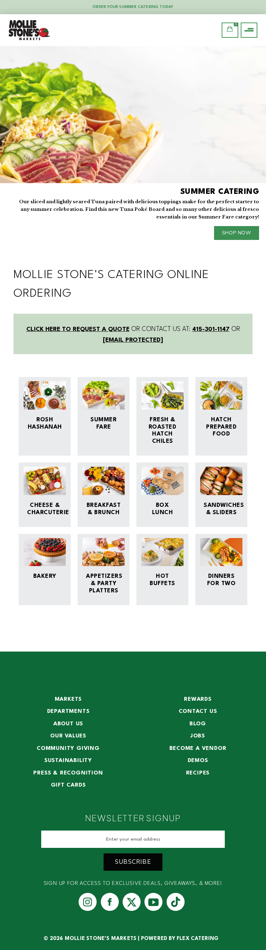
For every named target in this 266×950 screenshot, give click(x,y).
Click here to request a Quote (78, 329)
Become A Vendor (198, 748)
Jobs (197, 736)
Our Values (68, 736)
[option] (133, 146)
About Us (68, 724)
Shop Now (236, 233)
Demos (198, 760)
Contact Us (198, 711)
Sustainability (68, 760)
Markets (68, 699)
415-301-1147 (211, 329)
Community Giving (68, 748)
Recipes (198, 773)
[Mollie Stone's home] (29, 30)
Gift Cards (68, 785)
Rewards (198, 699)
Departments (68, 711)
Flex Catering (198, 938)
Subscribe (133, 862)
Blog (197, 724)
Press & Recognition (68, 773)
